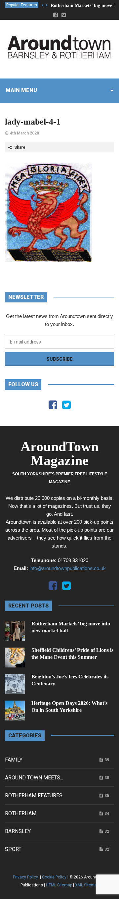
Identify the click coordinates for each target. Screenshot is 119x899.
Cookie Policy (54, 877)
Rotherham (20, 813)
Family (13, 760)
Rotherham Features (33, 795)
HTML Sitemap (59, 885)
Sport (13, 849)
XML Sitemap (87, 885)
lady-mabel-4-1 (32, 122)
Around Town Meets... (34, 777)
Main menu (21, 90)
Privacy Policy (26, 877)
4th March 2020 (24, 133)
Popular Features (21, 5)
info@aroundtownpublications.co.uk (67, 568)
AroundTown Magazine (59, 453)
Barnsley (18, 831)
